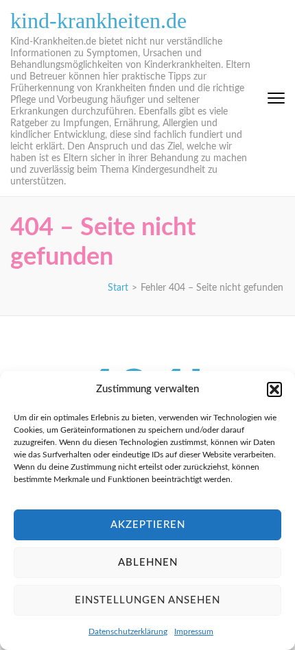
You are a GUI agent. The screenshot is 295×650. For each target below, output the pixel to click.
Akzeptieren (147, 525)
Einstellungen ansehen (147, 600)
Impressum (193, 631)
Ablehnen (148, 562)
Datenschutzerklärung (127, 631)
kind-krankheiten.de (98, 20)
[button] (274, 389)
